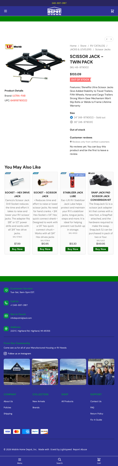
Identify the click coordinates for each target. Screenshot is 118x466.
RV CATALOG (97, 45)
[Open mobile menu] (5, 11)
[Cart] (112, 11)
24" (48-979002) (89, 117)
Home (73, 45)
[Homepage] (59, 11)
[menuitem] (107, 39)
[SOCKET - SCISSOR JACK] (45, 180)
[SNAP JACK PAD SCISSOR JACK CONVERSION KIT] (100, 180)
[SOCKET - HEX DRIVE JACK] (17, 180)
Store (83, 45)
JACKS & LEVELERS (80, 49)
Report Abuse (80, 449)
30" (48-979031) (83, 122)
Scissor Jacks (102, 49)
